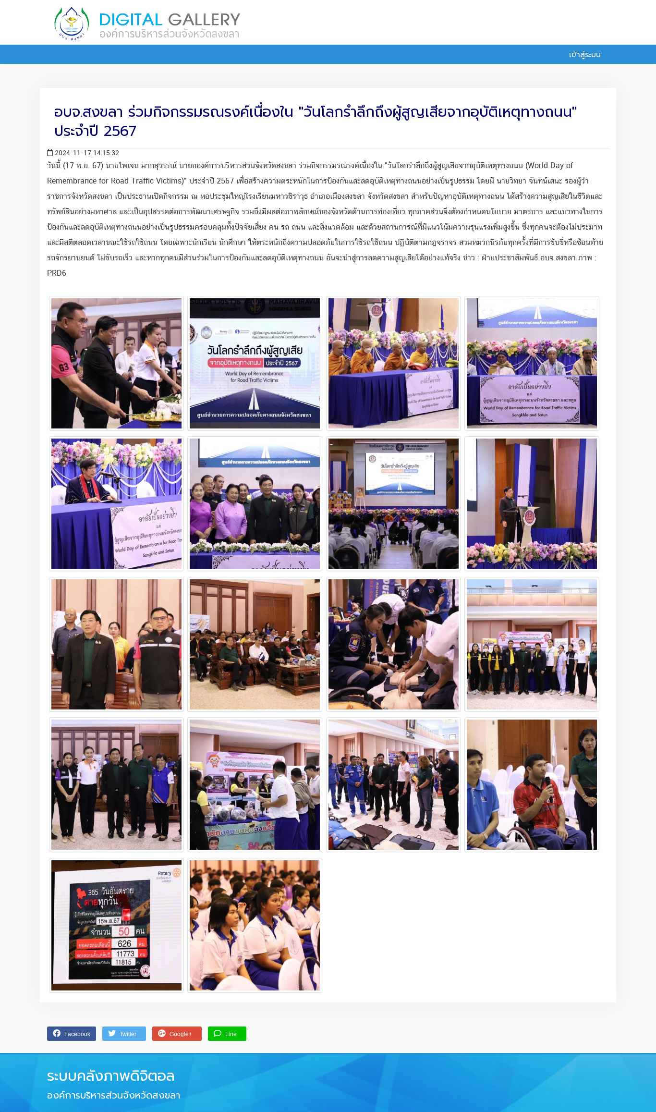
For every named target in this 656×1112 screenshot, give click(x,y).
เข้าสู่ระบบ (583, 55)
